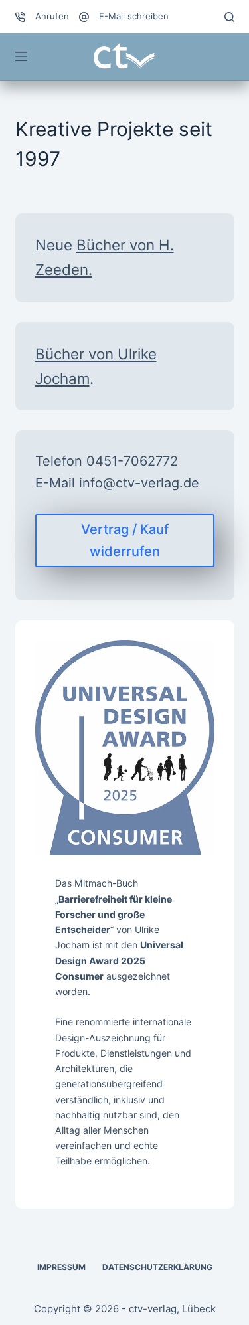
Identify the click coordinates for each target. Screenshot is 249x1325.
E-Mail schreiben (134, 16)
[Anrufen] (20, 17)
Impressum (61, 1267)
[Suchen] (229, 17)
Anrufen (52, 16)
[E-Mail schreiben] (84, 17)
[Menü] (21, 56)
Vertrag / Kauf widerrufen (125, 540)
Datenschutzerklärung (157, 1267)
